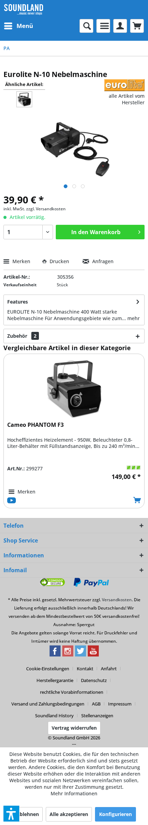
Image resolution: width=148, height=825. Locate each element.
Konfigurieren (115, 814)
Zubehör (21, 336)
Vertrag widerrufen (74, 728)
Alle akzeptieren (69, 814)
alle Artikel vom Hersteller (127, 99)
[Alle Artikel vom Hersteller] (124, 85)
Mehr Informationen (74, 793)
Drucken (59, 261)
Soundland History (54, 715)
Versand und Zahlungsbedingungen (47, 704)
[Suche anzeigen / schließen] (86, 26)
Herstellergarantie (54, 680)
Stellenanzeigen (97, 715)
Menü (25, 26)
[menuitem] (18, 26)
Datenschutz (94, 680)
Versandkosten (117, 600)
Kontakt (85, 668)
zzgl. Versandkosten (46, 209)
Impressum (119, 704)
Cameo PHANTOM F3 (35, 425)
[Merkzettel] (103, 26)
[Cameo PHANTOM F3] (74, 388)
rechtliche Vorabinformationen (71, 692)
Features (17, 301)
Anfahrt (109, 668)
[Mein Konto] (120, 26)
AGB (96, 704)
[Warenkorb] (137, 26)
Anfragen (102, 261)
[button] (11, 814)
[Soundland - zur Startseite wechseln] (23, 9)
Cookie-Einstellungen (47, 668)
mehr (133, 318)
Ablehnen (27, 814)
